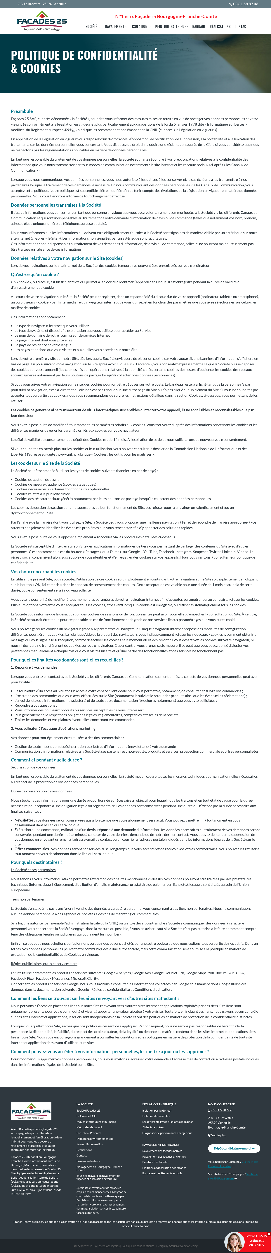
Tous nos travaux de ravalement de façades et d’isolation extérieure (98, 1177)
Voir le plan (218, 1135)
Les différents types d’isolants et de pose (167, 1121)
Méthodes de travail (89, 1127)
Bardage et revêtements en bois (162, 1173)
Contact (241, 27)
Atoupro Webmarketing (183, 1245)
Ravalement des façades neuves (162, 1150)
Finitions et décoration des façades (164, 1167)
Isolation (139, 27)
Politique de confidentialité (138, 1245)
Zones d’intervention (90, 1144)
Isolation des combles (156, 1116)
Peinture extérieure (171, 27)
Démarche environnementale (95, 1138)
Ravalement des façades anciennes (164, 1156)
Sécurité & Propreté (89, 1133)
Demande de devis (88, 1161)
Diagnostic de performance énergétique (167, 1133)
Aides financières (153, 1127)
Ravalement (114, 27)
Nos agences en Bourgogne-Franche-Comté (100, 1168)
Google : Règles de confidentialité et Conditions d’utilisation (124, 989)
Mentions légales (109, 1245)
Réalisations (220, 27)
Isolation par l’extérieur (157, 1110)
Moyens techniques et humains (96, 1121)
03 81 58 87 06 (245, 4)
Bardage (199, 27)
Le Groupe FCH (86, 1116)
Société (91, 27)
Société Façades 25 (88, 1110)
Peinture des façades (155, 1162)
